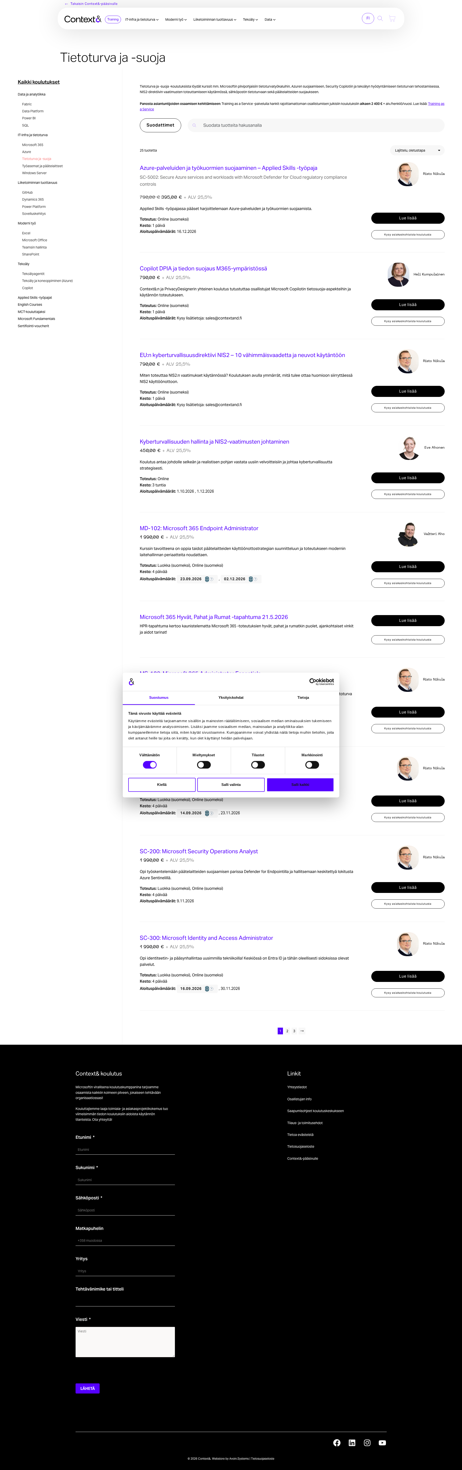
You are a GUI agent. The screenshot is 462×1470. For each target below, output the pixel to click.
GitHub (27, 192)
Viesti (81, 1319)
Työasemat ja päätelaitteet (42, 166)
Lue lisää (408, 218)
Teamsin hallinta (34, 247)
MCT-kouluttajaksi (31, 312)
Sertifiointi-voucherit (33, 326)
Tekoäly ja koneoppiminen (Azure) (47, 281)
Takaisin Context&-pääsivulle (94, 4)
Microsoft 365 (32, 145)
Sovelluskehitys (34, 213)
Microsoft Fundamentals (36, 319)
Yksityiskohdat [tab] (231, 698)
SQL (25, 125)
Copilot (27, 288)
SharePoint (30, 254)
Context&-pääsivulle (302, 1158)
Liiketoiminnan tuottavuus (213, 19)
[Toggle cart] (392, 18)
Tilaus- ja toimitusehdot (305, 1123)
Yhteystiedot (297, 1087)
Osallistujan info (299, 1099)
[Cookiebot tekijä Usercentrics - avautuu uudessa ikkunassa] (313, 681)
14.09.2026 (191, 813)
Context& (204, 1458)
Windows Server (34, 173)
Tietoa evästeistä (300, 1135)
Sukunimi (85, 1167)
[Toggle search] (380, 18)
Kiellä (162, 785)
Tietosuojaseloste (300, 1146)
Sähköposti (87, 1198)
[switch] (204, 765)
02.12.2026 (235, 578)
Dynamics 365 (33, 199)
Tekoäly (249, 19)
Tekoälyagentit (33, 274)
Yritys (82, 1258)
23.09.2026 (191, 578)
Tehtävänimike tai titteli (100, 1289)
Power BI (29, 118)
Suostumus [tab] (159, 698)
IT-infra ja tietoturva (140, 19)
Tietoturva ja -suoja (36, 159)
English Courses (30, 304)
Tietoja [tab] (303, 698)
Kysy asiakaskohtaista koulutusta (407, 234)
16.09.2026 (191, 988)
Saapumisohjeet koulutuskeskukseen (315, 1111)
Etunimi (83, 1137)
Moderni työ (174, 19)
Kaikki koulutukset (39, 82)
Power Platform (34, 206)
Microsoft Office (34, 240)
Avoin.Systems (239, 1458)
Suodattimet (160, 125)
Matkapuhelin (89, 1228)
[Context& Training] (83, 18)
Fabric (27, 104)
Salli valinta (231, 785)
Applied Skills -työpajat (35, 297)
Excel (26, 233)
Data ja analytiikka (31, 94)
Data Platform (33, 111)
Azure (26, 152)
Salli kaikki (300, 785)
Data (269, 19)
